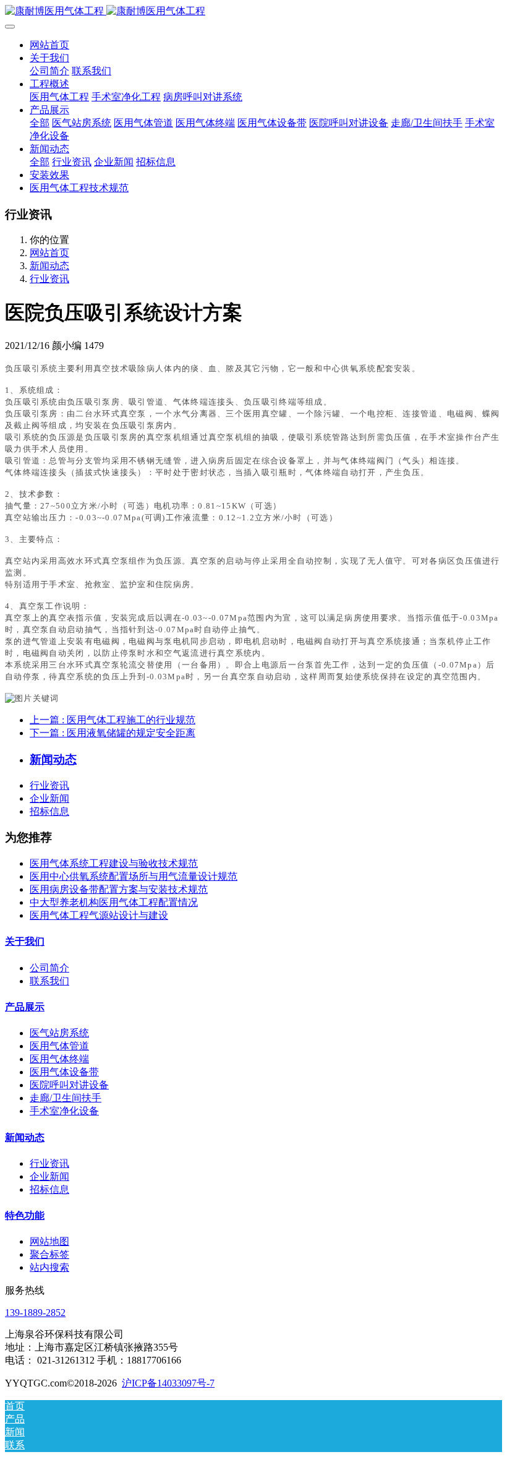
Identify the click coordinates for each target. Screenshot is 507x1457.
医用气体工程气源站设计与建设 (99, 915)
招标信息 (49, 811)
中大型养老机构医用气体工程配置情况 (114, 902)
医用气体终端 (59, 1059)
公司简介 (49, 968)
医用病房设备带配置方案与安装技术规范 (119, 889)
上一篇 (112, 720)
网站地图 (49, 1241)
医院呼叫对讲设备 (69, 1085)
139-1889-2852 (35, 1312)
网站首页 (49, 45)
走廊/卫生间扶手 (65, 1098)
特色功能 (25, 1215)
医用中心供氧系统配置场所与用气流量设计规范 (133, 876)
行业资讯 (49, 278)
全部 (39, 123)
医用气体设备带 (64, 1072)
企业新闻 (49, 798)
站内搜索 (49, 1267)
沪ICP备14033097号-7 (168, 1383)
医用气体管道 (59, 1046)
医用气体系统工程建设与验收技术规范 (114, 863)
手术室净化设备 (64, 1111)
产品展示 (25, 1007)
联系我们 (49, 981)
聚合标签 (49, 1254)
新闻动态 (49, 265)
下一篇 (112, 733)
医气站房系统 (59, 1033)
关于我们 (25, 941)
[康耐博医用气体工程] (253, 11)
